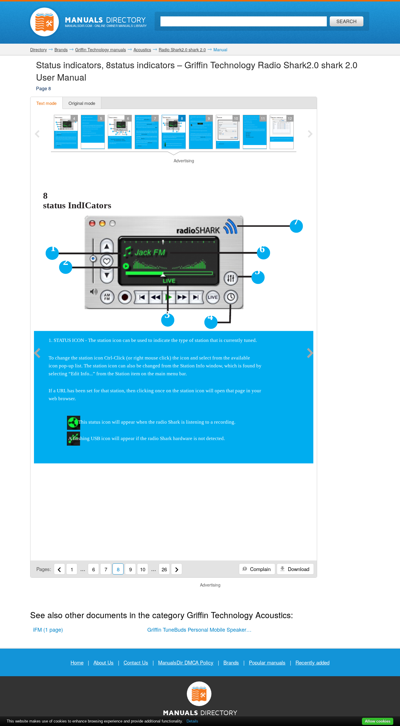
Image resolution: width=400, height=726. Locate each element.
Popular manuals (267, 662)
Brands (231, 662)
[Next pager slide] (310, 134)
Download (297, 568)
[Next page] (310, 353)
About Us (103, 662)
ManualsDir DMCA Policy (185, 662)
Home (77, 662)
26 (164, 569)
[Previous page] (37, 353)
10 (142, 569)
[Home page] (44, 22)
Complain (260, 568)
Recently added (312, 662)
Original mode (82, 103)
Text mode (46, 103)
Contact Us (136, 662)
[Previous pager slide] (37, 134)
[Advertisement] (173, 171)
